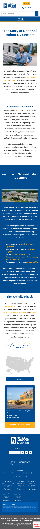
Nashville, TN (27, 346)
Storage (19, 473)
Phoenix (33, 312)
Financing (35, 473)
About (14, 476)
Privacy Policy (20, 523)
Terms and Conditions (7, 523)
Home (4, 473)
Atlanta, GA (10, 344)
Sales (9, 473)
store (6, 80)
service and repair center (21, 254)
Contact (20, 379)
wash (14, 80)
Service (13, 473)
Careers (25, 476)
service (33, 77)
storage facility (32, 262)
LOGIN (27, 3)
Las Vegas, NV (10, 346)
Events (29, 473)
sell (28, 77)
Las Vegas (14, 312)
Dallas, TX (27, 344)
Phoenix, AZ (20, 347)
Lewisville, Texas (10, 306)
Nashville (22, 312)
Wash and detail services (15, 257)
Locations (20, 476)
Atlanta (6, 312)
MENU (19, 19)
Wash (24, 473)
